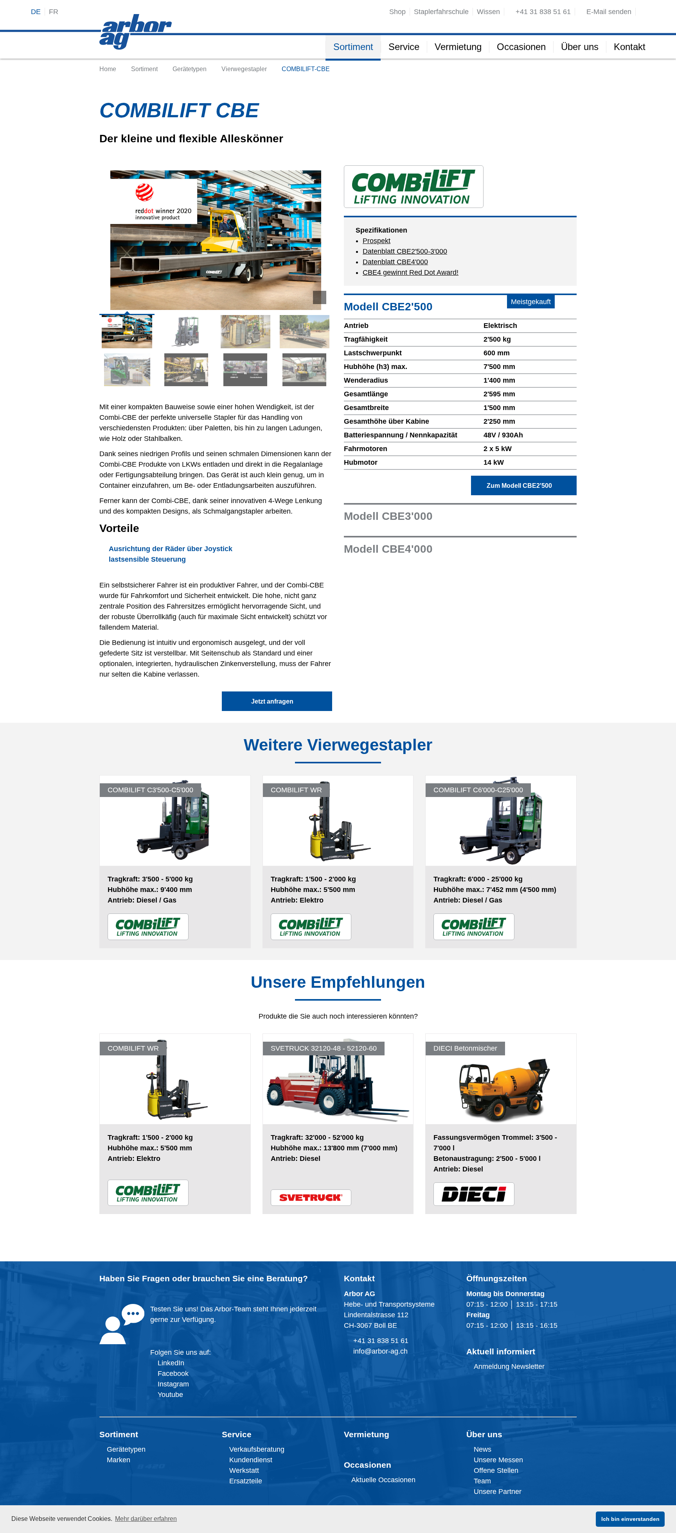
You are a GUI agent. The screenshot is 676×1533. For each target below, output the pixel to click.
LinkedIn (171, 1363)
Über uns (484, 1434)
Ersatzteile (244, 1481)
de (36, 12)
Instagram (172, 1384)
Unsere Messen (497, 1460)
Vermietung (366, 1434)
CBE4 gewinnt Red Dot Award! (410, 272)
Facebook (172, 1373)
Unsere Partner (496, 1491)
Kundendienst (249, 1460)
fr (53, 12)
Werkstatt (243, 1470)
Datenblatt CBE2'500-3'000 (405, 251)
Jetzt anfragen (274, 701)
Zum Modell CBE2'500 (522, 485)
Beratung (284, 1278)
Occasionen (367, 1464)
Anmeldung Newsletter (508, 1366)
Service (237, 1434)
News (481, 1449)
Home (107, 69)
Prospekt (376, 241)
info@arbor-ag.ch (380, 1351)
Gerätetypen (190, 69)
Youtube (169, 1395)
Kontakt (359, 1278)
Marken (117, 1460)
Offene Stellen (495, 1470)
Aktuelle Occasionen (382, 1480)
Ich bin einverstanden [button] (630, 1519)
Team (481, 1481)
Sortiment (118, 1434)
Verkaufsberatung (255, 1449)
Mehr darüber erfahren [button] (146, 1518)
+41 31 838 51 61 (380, 1341)
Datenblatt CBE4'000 (395, 262)
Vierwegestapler (244, 69)
